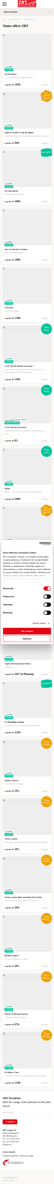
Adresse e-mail (7, 1112)
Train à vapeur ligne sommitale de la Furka (23, 897)
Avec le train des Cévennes (16, 249)
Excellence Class (12, 1072)
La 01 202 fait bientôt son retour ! (19, 366)
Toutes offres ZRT (15, 19)
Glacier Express (11, 780)
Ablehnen (27, 639)
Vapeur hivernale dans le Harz (18, 664)
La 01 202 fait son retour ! (16, 427)
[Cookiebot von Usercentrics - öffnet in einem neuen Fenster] (39, 543)
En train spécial (11, 191)
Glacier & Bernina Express (16, 1014)
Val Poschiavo (11, 74)
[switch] (47, 596)
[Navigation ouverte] (4, 4)
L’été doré (9, 308)
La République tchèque (14, 722)
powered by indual (8, 1180)
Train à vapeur (11, 839)
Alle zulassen (27, 631)
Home (4, 19)
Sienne (7, 488)
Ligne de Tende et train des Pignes (19, 132)
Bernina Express (12, 956)
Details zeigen (39, 623)
